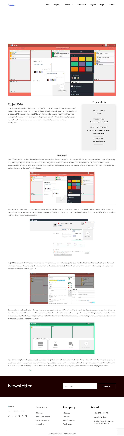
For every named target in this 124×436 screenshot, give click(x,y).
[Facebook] (12, 416)
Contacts (111, 5)
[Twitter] (8, 416)
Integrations (40, 424)
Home (47, 5)
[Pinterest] (19, 416)
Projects (93, 5)
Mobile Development (43, 417)
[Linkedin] (15, 416)
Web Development (42, 420)
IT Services (39, 413)
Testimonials (81, 5)
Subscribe (106, 386)
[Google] (22, 416)
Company (56, 5)
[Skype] (26, 416)
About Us (66, 413)
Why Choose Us (69, 420)
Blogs (102, 5)
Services (68, 5)
